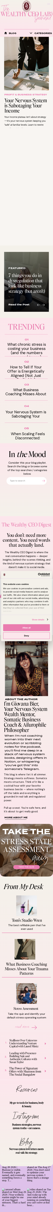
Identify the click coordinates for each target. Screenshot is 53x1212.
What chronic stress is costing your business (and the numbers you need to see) (26, 350)
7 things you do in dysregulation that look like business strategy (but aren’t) (26, 283)
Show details (38, 619)
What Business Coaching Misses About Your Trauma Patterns (25, 393)
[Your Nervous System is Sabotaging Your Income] (26, 63)
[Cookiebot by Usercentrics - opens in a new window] (38, 574)
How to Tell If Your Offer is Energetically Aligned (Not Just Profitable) (25, 373)
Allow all (26, 628)
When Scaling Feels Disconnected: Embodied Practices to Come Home (28, 440)
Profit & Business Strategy (25, 94)
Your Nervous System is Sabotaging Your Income (25, 105)
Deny (26, 635)
